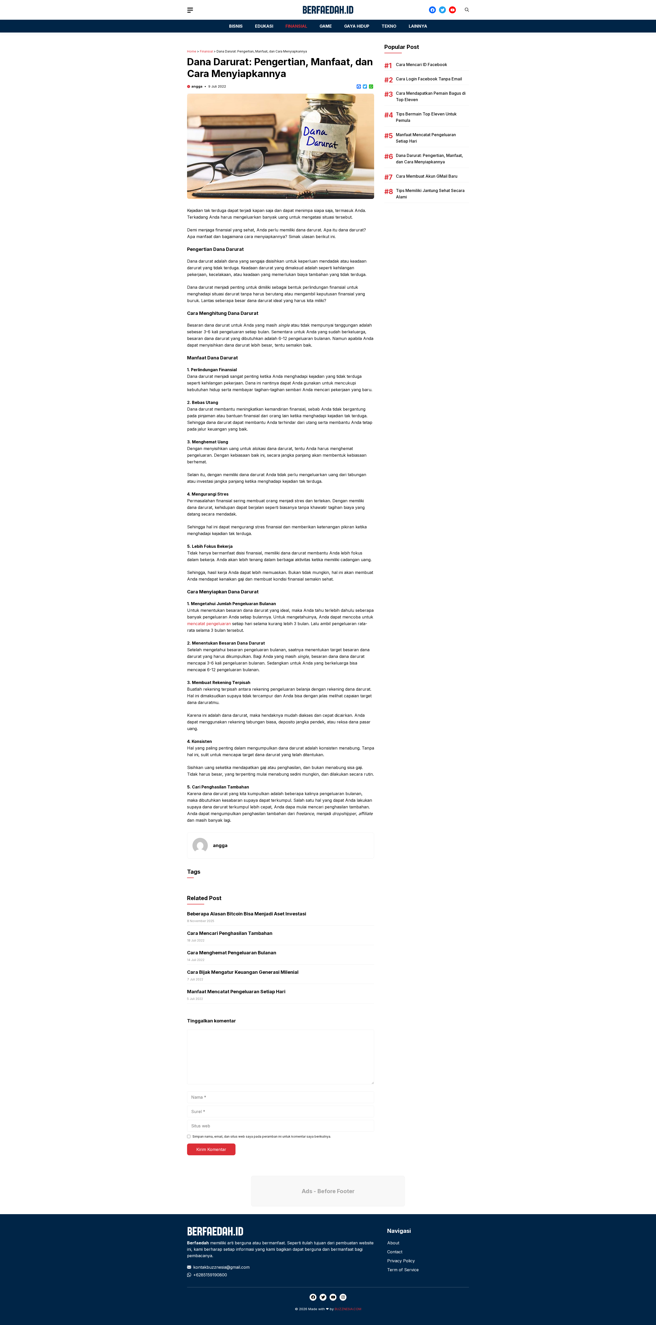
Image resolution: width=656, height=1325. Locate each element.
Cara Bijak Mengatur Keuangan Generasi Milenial (243, 972)
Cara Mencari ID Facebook (421, 64)
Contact (394, 1251)
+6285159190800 (210, 1274)
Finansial (206, 51)
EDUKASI (264, 26)
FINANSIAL (296, 26)
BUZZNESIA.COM (348, 1309)
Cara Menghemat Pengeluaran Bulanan (231, 952)
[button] (467, 10)
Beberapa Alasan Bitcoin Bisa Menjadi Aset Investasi (246, 913)
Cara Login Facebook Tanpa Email (429, 78)
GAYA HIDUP (356, 26)
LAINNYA (418, 26)
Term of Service (403, 1269)
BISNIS (236, 26)
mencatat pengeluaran (209, 623)
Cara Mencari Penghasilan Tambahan (229, 933)
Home (191, 51)
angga (196, 86)
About (393, 1242)
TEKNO (389, 26)
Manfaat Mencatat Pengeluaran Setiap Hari (236, 991)
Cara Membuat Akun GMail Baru (426, 176)
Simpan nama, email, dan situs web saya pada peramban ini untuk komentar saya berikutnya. (261, 1136)
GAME (326, 26)
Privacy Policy (401, 1260)
